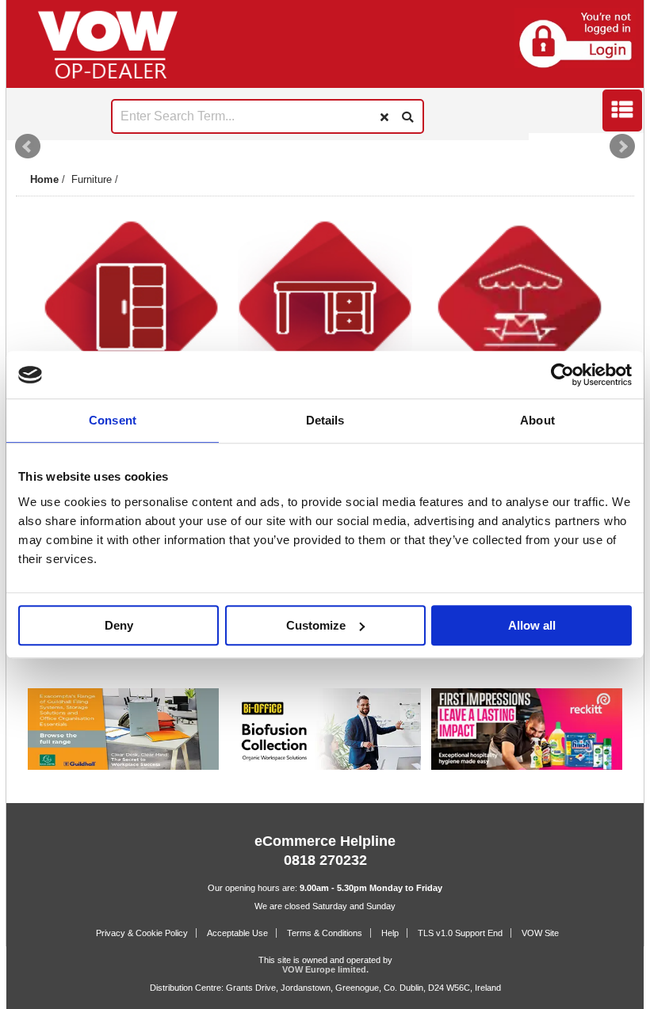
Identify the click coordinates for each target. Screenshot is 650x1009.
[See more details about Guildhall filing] (123, 766)
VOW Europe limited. (325, 969)
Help (390, 933)
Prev (27, 146)
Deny (119, 625)
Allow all (532, 625)
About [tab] (537, 420)
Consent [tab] (112, 420)
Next (622, 146)
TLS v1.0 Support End (460, 933)
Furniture (91, 179)
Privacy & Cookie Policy (142, 933)
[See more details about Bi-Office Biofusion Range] (324, 766)
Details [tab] (325, 420)
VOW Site (540, 933)
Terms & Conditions (324, 933)
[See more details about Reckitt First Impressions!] (526, 766)
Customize (316, 625)
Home (44, 179)
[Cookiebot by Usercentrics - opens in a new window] (562, 374)
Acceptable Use (237, 933)
